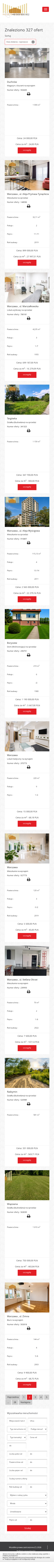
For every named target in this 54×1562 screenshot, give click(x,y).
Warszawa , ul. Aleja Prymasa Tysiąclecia (28, 193)
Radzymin (12, 1091)
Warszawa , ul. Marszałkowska (22, 306)
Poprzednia (13, 1397)
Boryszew (12, 642)
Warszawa (12, 755)
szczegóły (27, 150)
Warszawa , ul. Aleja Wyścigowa (23, 530)
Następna (25, 1402)
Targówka (12, 418)
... (8, 1402)
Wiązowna (12, 1203)
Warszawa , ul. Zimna (18, 1316)
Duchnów (12, 81)
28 (15, 1402)
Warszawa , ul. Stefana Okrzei (22, 979)
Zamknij (27, 1556)
